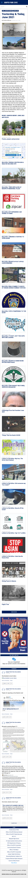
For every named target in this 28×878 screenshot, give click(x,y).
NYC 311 (14, 836)
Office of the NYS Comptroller (14, 845)
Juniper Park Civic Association (13, 671)
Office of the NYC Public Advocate (14, 834)
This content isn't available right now (13, 805)
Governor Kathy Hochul (14, 860)
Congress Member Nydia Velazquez (14, 858)
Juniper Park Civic (11, 2)
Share (11, 680)
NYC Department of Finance (14, 843)
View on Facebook (5, 680)
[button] (1, 2)
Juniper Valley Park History (14, 854)
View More (14, 612)
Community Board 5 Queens (14, 847)
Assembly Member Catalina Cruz (14, 856)
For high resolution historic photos (14, 840)
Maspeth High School (14, 838)
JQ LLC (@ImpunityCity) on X (11, 709)
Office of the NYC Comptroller (14, 852)
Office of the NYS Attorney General (14, 832)
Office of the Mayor (14, 849)
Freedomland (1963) (14, 829)
